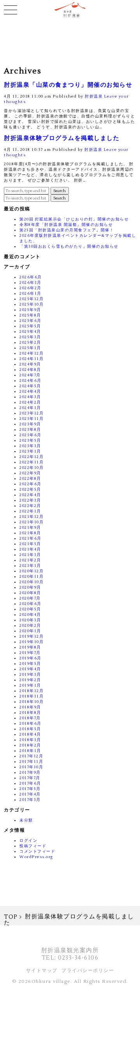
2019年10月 (31, 641)
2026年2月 (30, 287)
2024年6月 (30, 380)
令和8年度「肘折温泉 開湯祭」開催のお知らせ (66, 224)
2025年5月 (30, 326)
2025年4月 (30, 331)
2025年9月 (30, 309)
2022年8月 (30, 478)
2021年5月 (30, 543)
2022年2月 (30, 505)
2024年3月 (30, 396)
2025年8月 (30, 315)
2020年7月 (30, 598)
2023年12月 (31, 413)
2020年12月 (31, 570)
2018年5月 (30, 728)
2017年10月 (31, 766)
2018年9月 (30, 707)
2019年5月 (30, 663)
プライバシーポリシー (87, 971)
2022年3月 (30, 500)
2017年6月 (30, 783)
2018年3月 (30, 739)
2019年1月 (30, 685)
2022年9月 (30, 473)
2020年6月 (30, 603)
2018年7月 (30, 717)
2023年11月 (31, 418)
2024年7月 (30, 375)
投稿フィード (32, 845)
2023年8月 (30, 429)
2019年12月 (31, 636)
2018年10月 (31, 701)
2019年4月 (30, 668)
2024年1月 (30, 407)
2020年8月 (30, 592)
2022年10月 (31, 467)
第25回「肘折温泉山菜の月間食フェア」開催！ (66, 230)
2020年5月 (30, 609)
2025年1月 (30, 347)
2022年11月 (31, 462)
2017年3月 (30, 799)
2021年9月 (30, 527)
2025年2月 (30, 342)
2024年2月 (30, 402)
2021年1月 (30, 565)
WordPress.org (36, 856)
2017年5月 (30, 788)
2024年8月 (30, 369)
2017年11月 (31, 761)
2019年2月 (30, 679)
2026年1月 (30, 293)
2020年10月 (31, 581)
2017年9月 (30, 772)
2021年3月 (30, 554)
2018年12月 (31, 690)
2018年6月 (30, 723)
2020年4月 (30, 614)
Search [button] (60, 190)
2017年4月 (30, 794)
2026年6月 (30, 277)
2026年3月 (30, 282)
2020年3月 (30, 619)
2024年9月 (30, 364)
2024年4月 (30, 391)
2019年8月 (30, 647)
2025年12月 (31, 298)
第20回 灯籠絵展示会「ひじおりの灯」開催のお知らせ (74, 219)
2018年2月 (30, 745)
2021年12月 (31, 516)
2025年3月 (30, 336)
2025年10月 (31, 304)
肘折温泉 (94, 96)
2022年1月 (30, 511)
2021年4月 (30, 549)
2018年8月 (30, 712)
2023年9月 (30, 424)
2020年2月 (30, 625)
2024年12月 (31, 353)
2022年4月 (30, 494)
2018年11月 (31, 696)
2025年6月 (30, 320)
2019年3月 (30, 674)
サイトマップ (42, 971)
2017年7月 (29, 777)
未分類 (26, 820)
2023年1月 (30, 451)
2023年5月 (30, 440)
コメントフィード (37, 851)
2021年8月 (30, 532)
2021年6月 (30, 538)
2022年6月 (30, 483)
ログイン (28, 840)
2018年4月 (30, 734)
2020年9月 (30, 587)
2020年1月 (30, 630)
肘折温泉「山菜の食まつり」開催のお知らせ (68, 85)
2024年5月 (30, 385)
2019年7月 (30, 652)
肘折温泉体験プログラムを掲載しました (61, 138)
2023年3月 (30, 445)
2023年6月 (30, 434)
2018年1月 (30, 750)
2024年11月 (31, 358)
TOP (11, 917)
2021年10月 (31, 522)
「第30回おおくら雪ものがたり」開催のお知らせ (69, 246)
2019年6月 (30, 658)
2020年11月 (31, 576)
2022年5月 (30, 489)
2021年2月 (30, 560)
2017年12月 (31, 756)
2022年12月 (31, 456)
